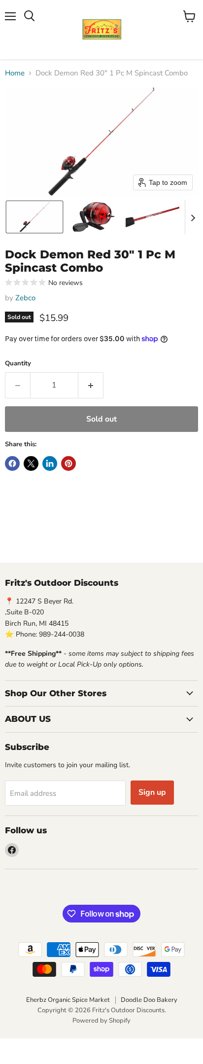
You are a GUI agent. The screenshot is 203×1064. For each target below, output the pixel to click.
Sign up (152, 792)
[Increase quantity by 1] (90, 385)
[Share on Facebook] (12, 463)
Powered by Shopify (101, 1020)
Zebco (25, 298)
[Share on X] (31, 463)
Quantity (18, 363)
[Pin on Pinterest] (68, 463)
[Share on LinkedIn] (49, 463)
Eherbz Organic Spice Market (68, 999)
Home (15, 73)
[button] (34, 217)
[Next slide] (193, 217)
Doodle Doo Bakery (149, 999)
